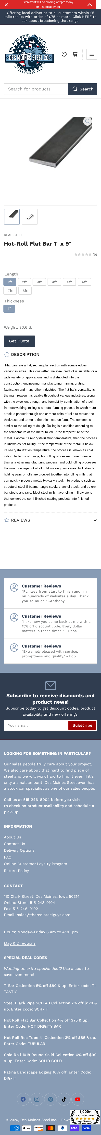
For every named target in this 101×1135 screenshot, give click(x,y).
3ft (39, 282)
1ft (10, 282)
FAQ (8, 857)
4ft (54, 282)
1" (9, 309)
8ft (25, 291)
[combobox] (50, 89)
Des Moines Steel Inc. (38, 1120)
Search (86, 89)
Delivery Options (19, 850)
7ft (10, 291)
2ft (24, 282)
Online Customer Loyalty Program (35, 863)
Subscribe (82, 725)
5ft (69, 282)
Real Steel (13, 235)
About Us (12, 837)
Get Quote (19, 341)
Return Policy (16, 870)
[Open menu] (91, 54)
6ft (84, 282)
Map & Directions (20, 943)
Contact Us (14, 843)
